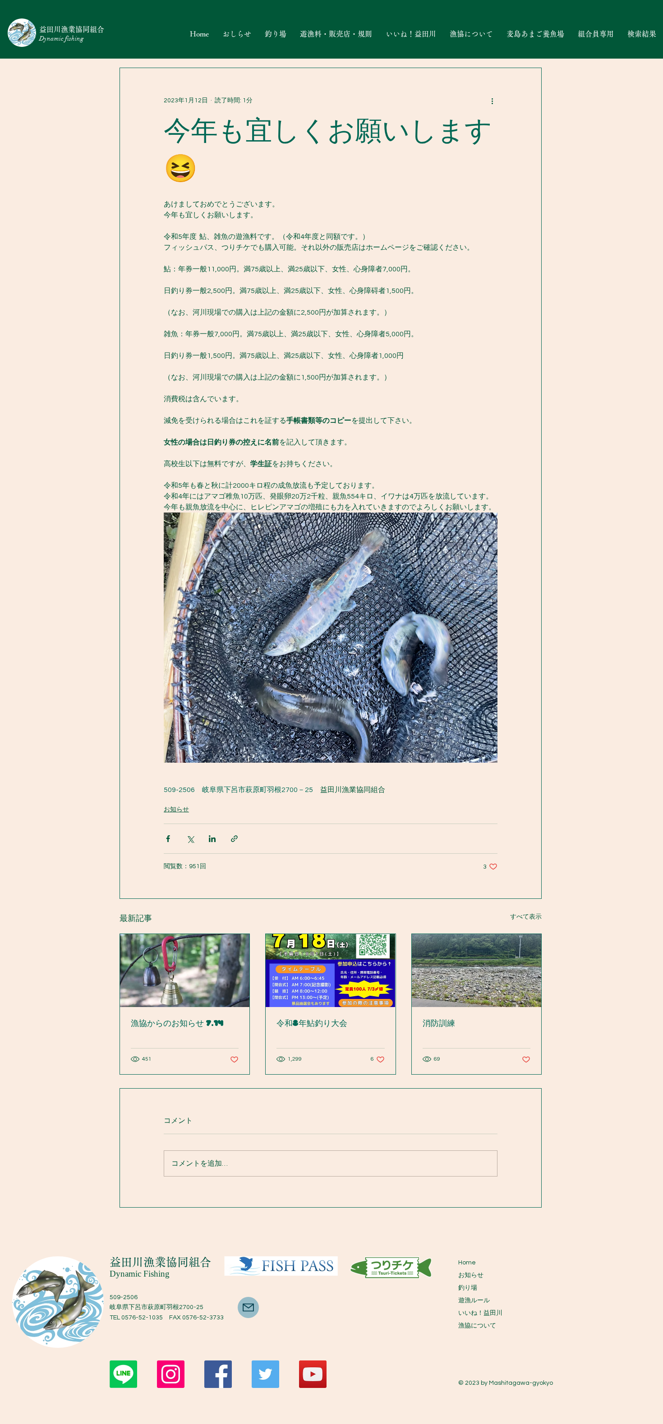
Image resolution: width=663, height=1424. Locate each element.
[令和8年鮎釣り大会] (330, 970)
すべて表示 (526, 917)
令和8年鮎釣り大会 (311, 1024)
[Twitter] (265, 1374)
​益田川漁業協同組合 (160, 1262)
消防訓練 (439, 1024)
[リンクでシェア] (234, 838)
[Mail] (248, 1307)
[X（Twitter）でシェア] (190, 838)
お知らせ (176, 809)
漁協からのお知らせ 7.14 (177, 1024)
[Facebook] (218, 1374)
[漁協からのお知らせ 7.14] (184, 970)
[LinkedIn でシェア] (212, 838)
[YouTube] (313, 1374)
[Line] (123, 1374)
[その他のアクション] (492, 100)
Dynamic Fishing (140, 1273)
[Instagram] (170, 1374)
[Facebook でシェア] (168, 838)
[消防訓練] (476, 970)
